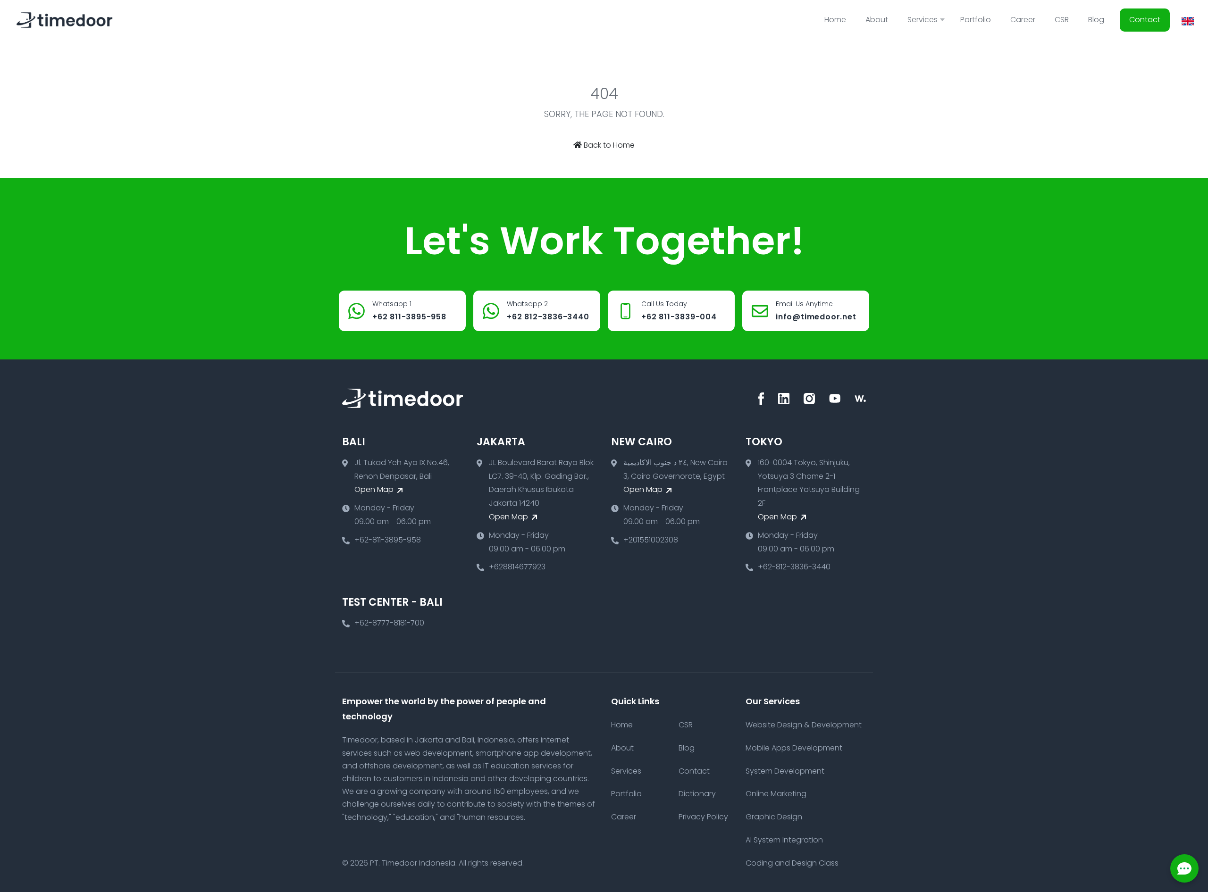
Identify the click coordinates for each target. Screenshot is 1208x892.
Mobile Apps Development (794, 747)
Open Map (374, 489)
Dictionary (697, 793)
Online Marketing (776, 793)
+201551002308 (650, 539)
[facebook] (761, 398)
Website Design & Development (804, 724)
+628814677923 (517, 566)
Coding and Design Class (792, 863)
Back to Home (608, 145)
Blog (1096, 19)
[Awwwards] (860, 398)
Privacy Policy (703, 816)
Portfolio (975, 19)
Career (1022, 19)
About (876, 19)
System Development (785, 771)
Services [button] (922, 19)
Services (626, 771)
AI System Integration (784, 839)
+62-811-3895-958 (387, 539)
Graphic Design (774, 816)
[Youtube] (834, 398)
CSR (1062, 19)
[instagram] (809, 398)
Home (835, 19)
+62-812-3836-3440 (794, 566)
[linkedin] (783, 398)
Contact (1144, 19)
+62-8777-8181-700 (389, 622)
